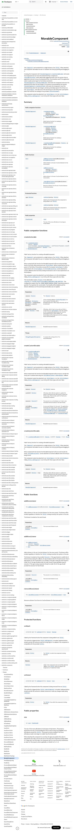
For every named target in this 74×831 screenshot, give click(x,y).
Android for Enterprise (24, 788)
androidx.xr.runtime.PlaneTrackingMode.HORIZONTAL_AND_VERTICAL (43, 281)
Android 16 (50, 786)
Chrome (23, 812)
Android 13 (50, 793)
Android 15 (50, 788)
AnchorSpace (30, 89)
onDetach (46, 205)
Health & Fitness (32, 790)
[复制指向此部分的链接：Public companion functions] (48, 231)
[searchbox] (10, 12)
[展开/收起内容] (30, 19)
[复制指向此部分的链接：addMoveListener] (37, 501)
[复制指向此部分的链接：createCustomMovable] (41, 346)
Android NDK (59, 799)
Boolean (63, 117)
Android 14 (50, 791)
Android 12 (50, 795)
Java (68, 46)
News (22, 795)
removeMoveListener (49, 181)
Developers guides (58, 791)
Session (53, 113)
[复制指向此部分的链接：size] (28, 717)
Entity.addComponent (34, 96)
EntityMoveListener (30, 77)
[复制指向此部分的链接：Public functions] (39, 495)
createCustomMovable (49, 126)
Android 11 (50, 797)
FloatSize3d (29, 219)
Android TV (41, 797)
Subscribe (56, 827)
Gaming (32, 784)
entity (42, 644)
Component (43, 53)
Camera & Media (32, 794)
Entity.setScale (62, 409)
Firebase (23, 814)
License (27, 824)
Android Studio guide (59, 787)
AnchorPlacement (54, 91)
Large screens (42, 785)
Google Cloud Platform (26, 816)
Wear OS (41, 787)
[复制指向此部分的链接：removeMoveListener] (40, 589)
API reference (6, 7)
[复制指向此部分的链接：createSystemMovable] (41, 431)
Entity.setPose (51, 409)
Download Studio (58, 796)
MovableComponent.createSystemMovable (35, 82)
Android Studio (64, 1)
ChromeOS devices (41, 790)
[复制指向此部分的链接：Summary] (33, 102)
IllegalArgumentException (33, 337)
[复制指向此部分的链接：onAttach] (31, 626)
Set (57, 114)
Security (23, 791)
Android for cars (41, 794)
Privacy (31, 796)
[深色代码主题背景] (68, 51)
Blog (22, 798)
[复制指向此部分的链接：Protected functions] (42, 620)
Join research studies (68, 796)
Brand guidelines (35, 824)
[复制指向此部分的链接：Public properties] (40, 711)
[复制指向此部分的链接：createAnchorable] (37, 237)
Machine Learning (32, 787)
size (45, 219)
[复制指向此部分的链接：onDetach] (32, 675)
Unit (27, 158)
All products (24, 819)
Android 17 (50, 784)
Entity (57, 67)
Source (22, 793)
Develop (36, 15)
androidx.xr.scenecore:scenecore (61, 41)
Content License (61, 749)
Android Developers (28, 15)
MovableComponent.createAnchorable (34, 86)
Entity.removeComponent (47, 689)
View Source (65, 43)
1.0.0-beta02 (66, 44)
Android (23, 785)
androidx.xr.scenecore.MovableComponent (38, 61)
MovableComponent (34, 53)
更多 (16, 1)
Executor (54, 131)
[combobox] (36, 1)
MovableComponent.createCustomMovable (51, 74)
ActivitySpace (64, 94)
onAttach (46, 197)
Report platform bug (68, 784)
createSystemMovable (49, 143)
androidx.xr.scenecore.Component (34, 60)
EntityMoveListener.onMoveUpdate (53, 375)
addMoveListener (48, 158)
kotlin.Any (26, 58)
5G (30, 799)
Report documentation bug (68, 788)
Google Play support (68, 792)
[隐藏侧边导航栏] (17, 828)
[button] (9, 19)
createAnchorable (49, 111)
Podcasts (23, 800)
